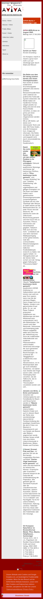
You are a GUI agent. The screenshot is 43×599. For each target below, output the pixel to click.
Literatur (5, 41)
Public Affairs (6, 29)
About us (5, 54)
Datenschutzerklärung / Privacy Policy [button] (19, 589)
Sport (4, 50)
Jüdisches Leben (8, 37)
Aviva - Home (6, 20)
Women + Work (7, 25)
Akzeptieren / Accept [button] (22, 595)
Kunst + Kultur (7, 33)
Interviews (5, 45)
